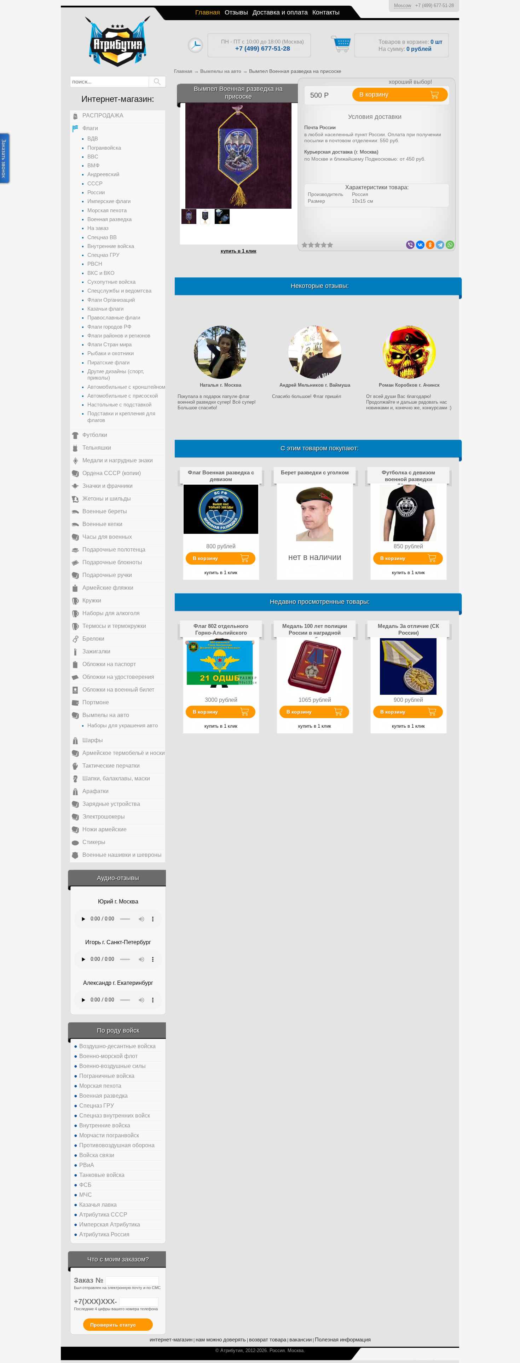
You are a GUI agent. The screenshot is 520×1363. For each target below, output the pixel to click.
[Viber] (410, 245)
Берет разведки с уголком (315, 472)
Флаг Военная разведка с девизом (221, 475)
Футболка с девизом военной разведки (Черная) (408, 479)
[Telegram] (440, 245)
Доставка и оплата (280, 12)
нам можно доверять (221, 1339)
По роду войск (118, 1030)
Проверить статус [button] (113, 1325)
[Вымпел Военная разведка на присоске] (238, 155)
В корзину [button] (373, 94)
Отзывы (236, 12)
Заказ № (89, 1280)
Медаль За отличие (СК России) (408, 629)
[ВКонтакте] (420, 245)
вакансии (300, 1339)
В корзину (205, 558)
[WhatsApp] (450, 245)
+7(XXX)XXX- (96, 1301)
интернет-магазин (171, 1339)
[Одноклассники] (430, 245)
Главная (207, 12)
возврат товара (267, 1339)
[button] (157, 81)
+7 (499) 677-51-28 (434, 5)
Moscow (402, 5)
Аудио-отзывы (118, 878)
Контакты (326, 12)
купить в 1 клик (238, 251)
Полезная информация (343, 1339)
